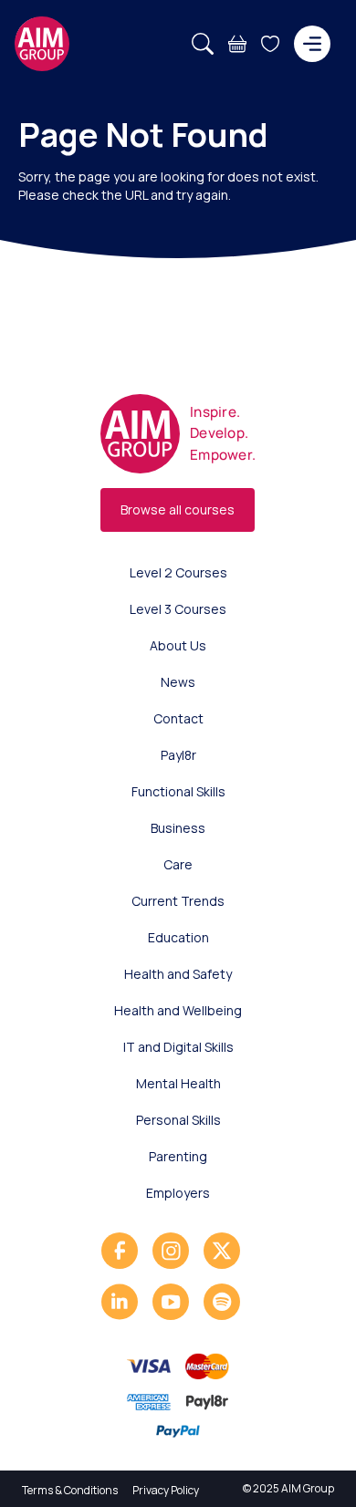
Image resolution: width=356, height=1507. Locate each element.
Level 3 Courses (178, 609)
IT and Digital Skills (178, 1046)
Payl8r (178, 755)
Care (178, 864)
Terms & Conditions (70, 1490)
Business (178, 828)
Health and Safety (178, 973)
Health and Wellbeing (178, 1010)
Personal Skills (178, 1119)
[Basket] (237, 44)
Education (178, 937)
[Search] (203, 44)
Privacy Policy (165, 1490)
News (178, 682)
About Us (178, 645)
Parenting (178, 1156)
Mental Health (178, 1083)
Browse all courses (177, 509)
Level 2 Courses (178, 572)
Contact (178, 718)
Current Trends (178, 900)
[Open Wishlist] (270, 44)
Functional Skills (178, 791)
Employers (178, 1192)
